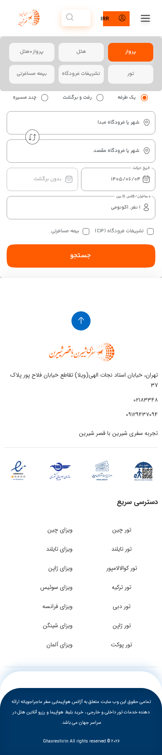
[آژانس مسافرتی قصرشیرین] (27, 18)
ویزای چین (60, 529)
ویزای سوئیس (56, 587)
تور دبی (121, 606)
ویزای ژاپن (60, 568)
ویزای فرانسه (57, 606)
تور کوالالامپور (121, 568)
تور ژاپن (122, 625)
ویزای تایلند (59, 549)
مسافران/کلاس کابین (133, 196)
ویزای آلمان (60, 644)
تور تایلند (121, 549)
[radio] (144, 98)
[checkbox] (150, 231)
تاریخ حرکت (141, 168)
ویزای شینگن (58, 625)
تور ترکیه (121, 587)
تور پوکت (121, 644)
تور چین (121, 529)
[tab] (130, 52)
